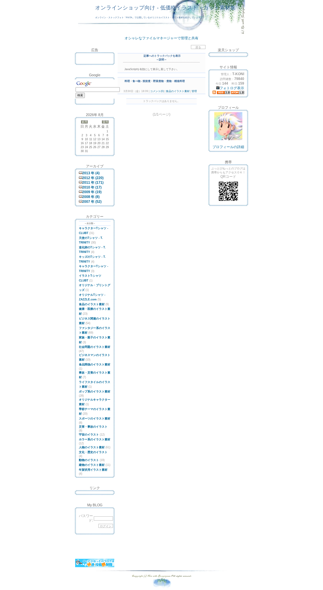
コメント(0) (156, 91)
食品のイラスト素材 (177, 91)
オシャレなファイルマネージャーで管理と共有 (161, 38)
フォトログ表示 (232, 88)
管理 (194, 91)
